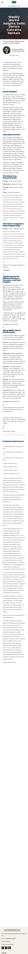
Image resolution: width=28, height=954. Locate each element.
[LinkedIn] (9, 948)
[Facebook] (3, 948)
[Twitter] (6, 948)
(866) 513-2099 (11, 938)
